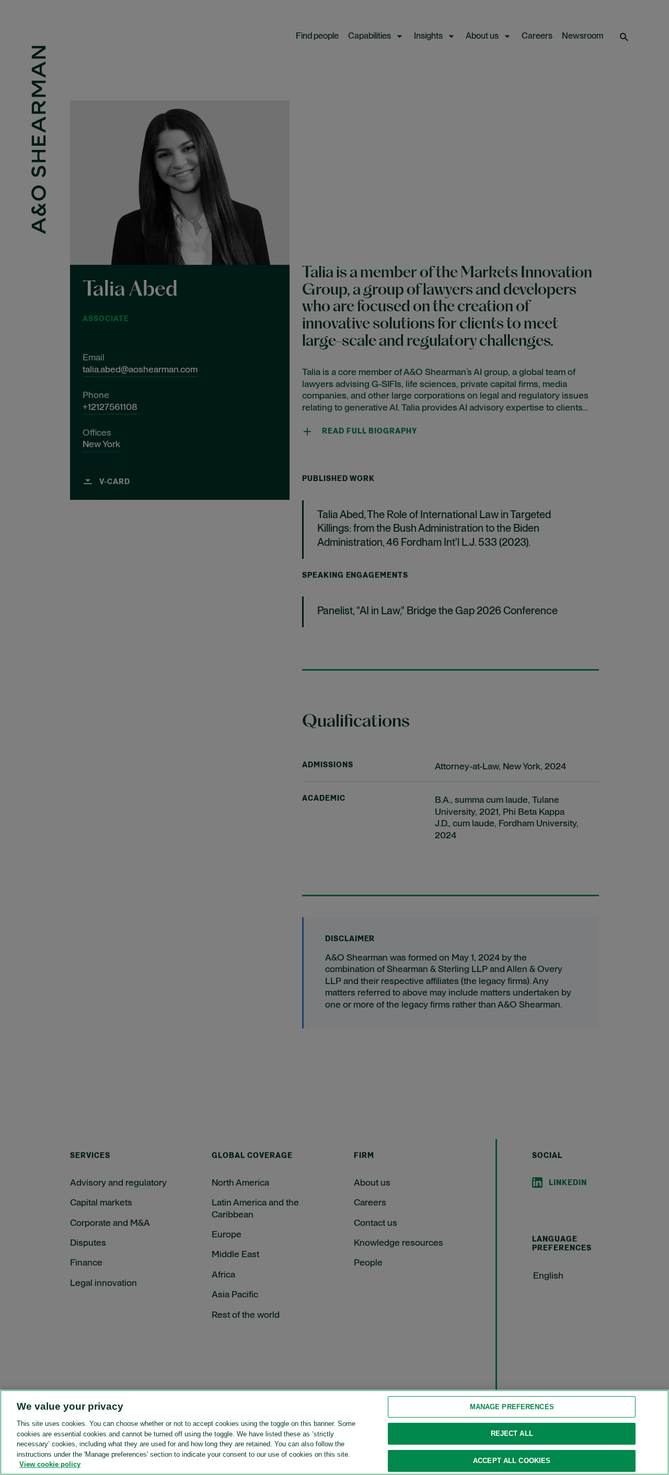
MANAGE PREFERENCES (512, 1407)
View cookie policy (49, 1464)
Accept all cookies (511, 1461)
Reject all (512, 1433)
